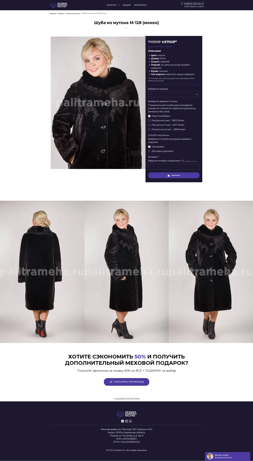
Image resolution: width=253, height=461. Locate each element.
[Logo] (58, 5)
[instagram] (126, 421)
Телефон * (153, 157)
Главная (53, 13)
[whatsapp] (130, 421)
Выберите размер (158, 89)
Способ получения (158, 135)
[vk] (122, 421)
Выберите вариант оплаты (162, 101)
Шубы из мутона (73, 13)
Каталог (61, 13)
